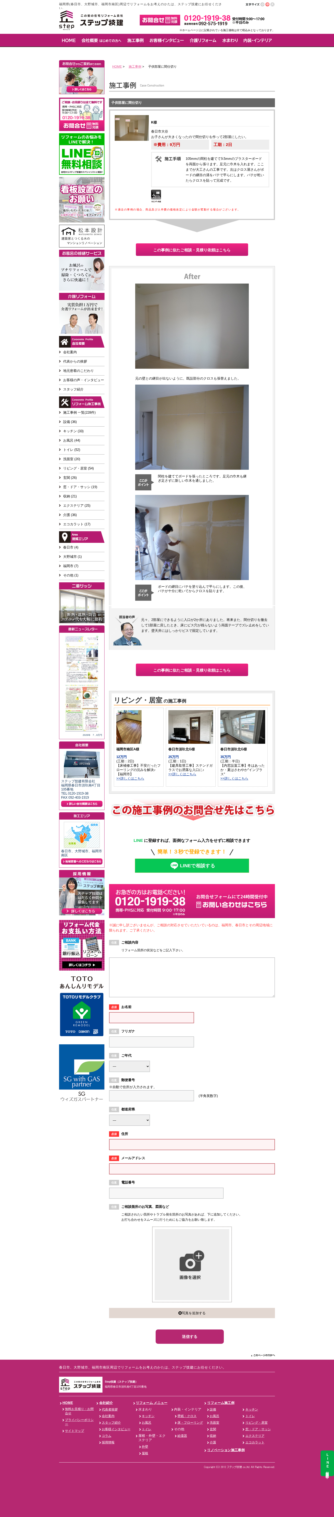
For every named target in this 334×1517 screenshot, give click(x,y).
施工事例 (135, 66)
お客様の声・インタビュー (83, 380)
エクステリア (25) (76, 505)
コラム (106, 1436)
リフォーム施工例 (220, 1403)
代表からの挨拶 (75, 361)
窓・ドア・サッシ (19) (80, 487)
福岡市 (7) (70, 566)
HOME (117, 66)
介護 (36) (70, 515)
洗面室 (214, 1422)
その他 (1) (70, 575)
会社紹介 (106, 1403)
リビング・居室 (256, 1422)
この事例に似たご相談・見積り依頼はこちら (192, 250)
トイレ (146, 1429)
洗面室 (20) (71, 459)
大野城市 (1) (72, 556)
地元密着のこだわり (78, 371)
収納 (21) (70, 496)
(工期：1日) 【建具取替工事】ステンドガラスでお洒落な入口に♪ (190, 765)
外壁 (145, 1446)
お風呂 (146, 1422)
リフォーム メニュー (151, 1403)
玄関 (213, 1429)
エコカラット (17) (76, 524)
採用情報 (108, 1442)
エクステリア (254, 1436)
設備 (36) (70, 422)
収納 (213, 1436)
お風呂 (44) (71, 440)
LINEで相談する (197, 865)
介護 (213, 1442)
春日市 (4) (70, 547)
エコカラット (254, 1442)
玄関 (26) (70, 477)
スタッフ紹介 (73, 389)
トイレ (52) (71, 450)
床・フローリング (190, 1422)
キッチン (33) (73, 431)
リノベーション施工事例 (226, 1450)
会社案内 (70, 352)
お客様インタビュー (116, 1429)
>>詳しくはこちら (130, 778)
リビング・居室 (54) (78, 468)
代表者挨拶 (110, 1409)
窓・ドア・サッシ (258, 1429)
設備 (213, 1409)
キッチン (148, 1416)
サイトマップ (74, 1431)
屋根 (145, 1453)
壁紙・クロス (187, 1416)
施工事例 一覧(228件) (79, 412)
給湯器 (182, 1436)
